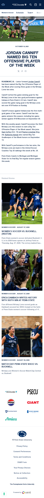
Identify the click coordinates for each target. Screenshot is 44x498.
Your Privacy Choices (22, 468)
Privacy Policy (22, 446)
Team (29, 13)
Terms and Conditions (22, 457)
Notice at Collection (22, 473)
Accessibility (22, 478)
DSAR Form (22, 462)
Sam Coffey (6, 132)
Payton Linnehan (28, 132)
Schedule (20, 13)
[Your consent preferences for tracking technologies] (4, 494)
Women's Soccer (8, 227)
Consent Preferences (22, 451)
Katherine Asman (11, 135)
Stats (39, 13)
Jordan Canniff (34, 82)
